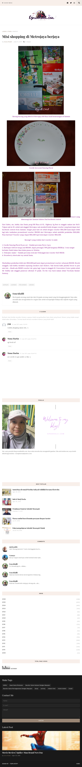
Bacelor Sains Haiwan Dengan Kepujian (38, 685)
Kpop (36, 688)
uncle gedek (13, 547)
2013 (41, 640)
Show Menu (8, 3)
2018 (41, 624)
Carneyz (12, 556)
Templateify (14, 763)
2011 (41, 646)
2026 (41, 599)
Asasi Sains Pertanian (16, 685)
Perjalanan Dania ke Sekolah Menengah (26, 509)
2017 (41, 627)
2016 (41, 631)
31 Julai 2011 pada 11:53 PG (19, 324)
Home (78, 763)
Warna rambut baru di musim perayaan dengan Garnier (31, 519)
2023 (41, 608)
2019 (41, 621)
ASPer (5, 685)
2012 (41, 643)
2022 (41, 612)
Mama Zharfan (13, 339)
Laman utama (6, 31)
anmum (15, 31)
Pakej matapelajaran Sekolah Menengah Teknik (28, 528)
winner (31, 285)
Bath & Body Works (19, 499)
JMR (9, 324)
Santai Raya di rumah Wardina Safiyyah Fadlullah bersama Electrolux (35, 490)
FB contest (22, 285)
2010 (41, 650)
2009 (41, 653)
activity (43, 688)
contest (13, 285)
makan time (51, 688)
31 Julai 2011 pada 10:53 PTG (28, 339)
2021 (41, 615)
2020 (41, 618)
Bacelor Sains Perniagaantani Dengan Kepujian (17, 688)
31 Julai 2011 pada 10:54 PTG (28, 353)
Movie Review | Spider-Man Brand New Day (22, 752)
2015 (41, 634)
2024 (41, 605)
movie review (62, 688)
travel (70, 688)
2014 (41, 637)
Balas (9, 331)
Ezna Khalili (18, 293)
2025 (41, 602)
